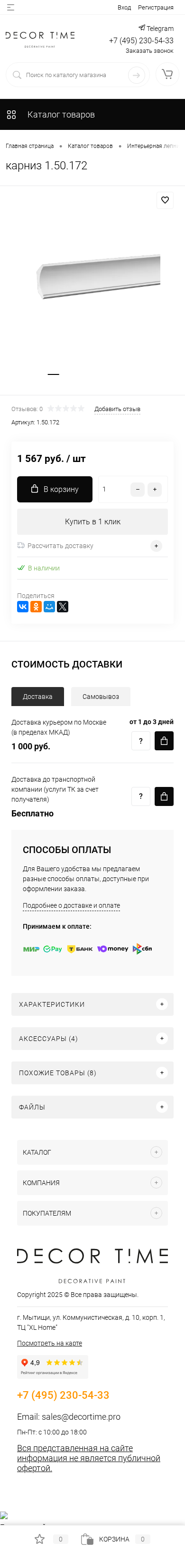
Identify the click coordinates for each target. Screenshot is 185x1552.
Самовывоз (101, 696)
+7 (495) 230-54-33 (141, 40)
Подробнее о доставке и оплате (71, 905)
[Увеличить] (92, 281)
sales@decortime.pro (81, 1417)
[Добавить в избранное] (165, 200)
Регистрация (156, 7)
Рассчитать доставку (60, 546)
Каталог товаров (60, 114)
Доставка (38, 696)
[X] (62, 606)
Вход (124, 7)
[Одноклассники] (36, 606)
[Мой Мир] (49, 606)
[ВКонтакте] (22, 606)
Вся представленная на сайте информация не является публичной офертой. (88, 1458)
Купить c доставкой (164, 740)
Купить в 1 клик (92, 521)
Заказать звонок (150, 50)
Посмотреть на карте (49, 1343)
